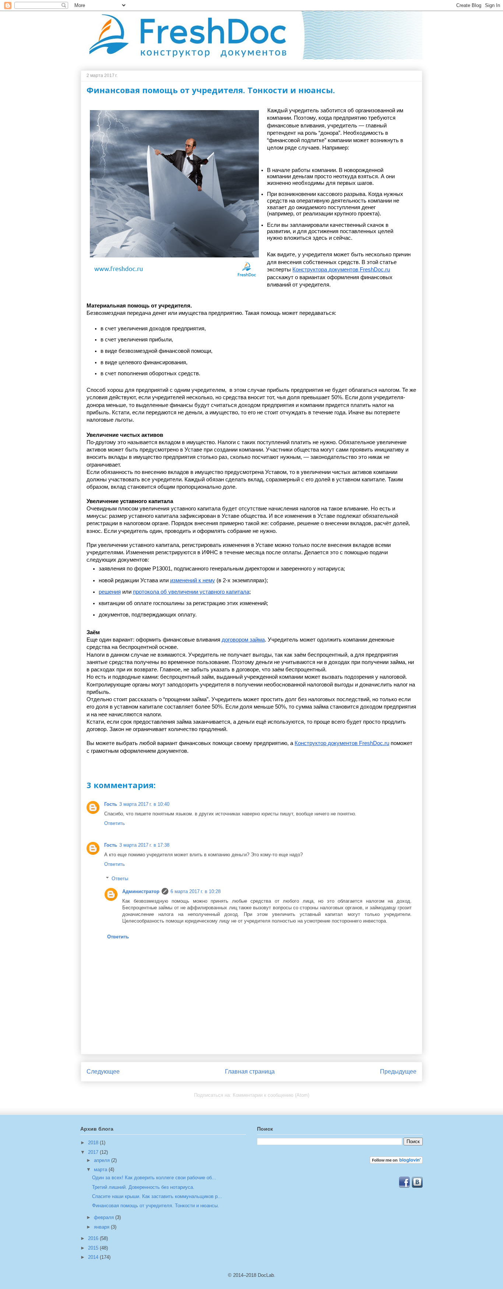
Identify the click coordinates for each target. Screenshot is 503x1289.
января (102, 1227)
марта (101, 1169)
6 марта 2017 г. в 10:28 (195, 891)
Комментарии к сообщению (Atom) (271, 1095)
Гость (110, 804)
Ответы (120, 878)
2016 (94, 1238)
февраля (104, 1217)
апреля (102, 1160)
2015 (94, 1248)
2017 (94, 1152)
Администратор (140, 891)
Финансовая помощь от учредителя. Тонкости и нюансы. (155, 1205)
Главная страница (250, 1071)
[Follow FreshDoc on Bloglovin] (396, 1162)
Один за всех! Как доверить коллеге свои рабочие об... (154, 1177)
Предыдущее (398, 1071)
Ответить (114, 823)
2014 (94, 1257)
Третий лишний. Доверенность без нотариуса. (143, 1187)
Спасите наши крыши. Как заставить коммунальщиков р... (157, 1196)
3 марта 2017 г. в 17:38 (144, 845)
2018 (94, 1142)
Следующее (103, 1071)
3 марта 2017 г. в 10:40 (144, 804)
